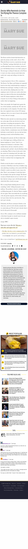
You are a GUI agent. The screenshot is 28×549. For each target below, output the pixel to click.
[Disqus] (14, 457)
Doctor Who (9, 243)
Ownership (16, 490)
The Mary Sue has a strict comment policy (13, 231)
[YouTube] (22, 246)
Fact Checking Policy (8, 490)
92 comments (24, 19)
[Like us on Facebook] (15, 246)
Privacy (23, 483)
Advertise (19, 483)
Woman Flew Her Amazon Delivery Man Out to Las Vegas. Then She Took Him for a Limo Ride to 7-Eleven (17, 414)
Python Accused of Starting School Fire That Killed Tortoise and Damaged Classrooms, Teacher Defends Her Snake (15, 351)
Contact (21, 490)
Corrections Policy (19, 487)
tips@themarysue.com (21, 239)
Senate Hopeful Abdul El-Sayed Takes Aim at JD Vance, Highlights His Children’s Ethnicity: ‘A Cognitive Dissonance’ (17, 406)
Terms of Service (6, 485)
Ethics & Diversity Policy (9, 487)
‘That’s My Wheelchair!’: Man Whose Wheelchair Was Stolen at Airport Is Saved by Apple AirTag (17, 398)
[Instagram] (17, 246)
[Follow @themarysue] (12, 246)
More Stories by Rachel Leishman (14, 304)
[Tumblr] (19, 246)
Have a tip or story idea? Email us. (14, 433)
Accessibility (13, 485)
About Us (14, 483)
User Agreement (20, 485)
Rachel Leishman (5, 19)
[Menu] (2, 2)
